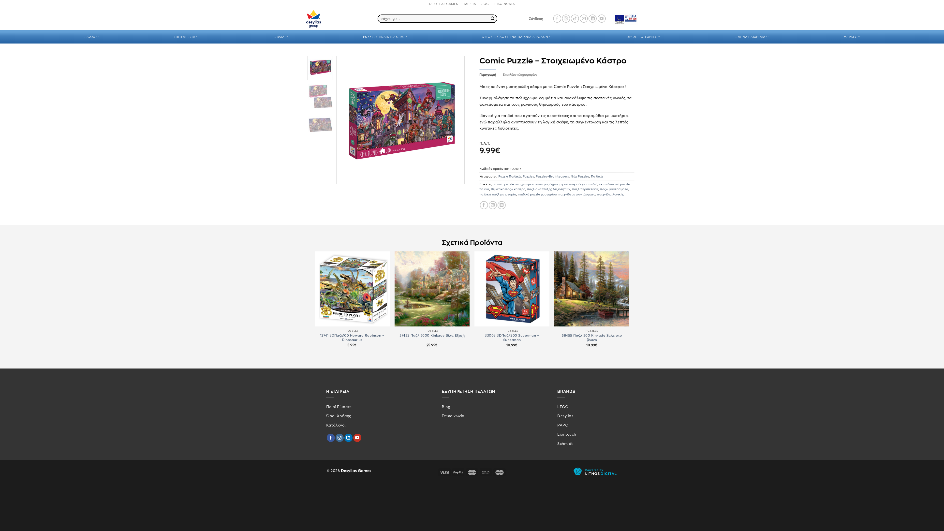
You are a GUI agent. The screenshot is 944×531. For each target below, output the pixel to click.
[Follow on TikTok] (575, 19)
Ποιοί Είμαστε (339, 406)
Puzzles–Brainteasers (552, 176)
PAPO (562, 425)
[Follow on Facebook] (557, 19)
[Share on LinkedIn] (502, 205)
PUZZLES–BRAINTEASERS (383, 37)
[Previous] (345, 120)
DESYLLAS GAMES (443, 4)
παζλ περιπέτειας (585, 189)
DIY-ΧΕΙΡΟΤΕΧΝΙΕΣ (642, 37)
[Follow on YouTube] (602, 19)
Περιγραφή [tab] (487, 75)
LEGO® (89, 37)
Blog (446, 406)
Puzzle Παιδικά (509, 176)
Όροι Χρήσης (338, 415)
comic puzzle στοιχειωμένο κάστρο (521, 184)
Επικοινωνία (453, 415)
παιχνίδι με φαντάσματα (577, 194)
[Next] (455, 120)
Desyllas (565, 415)
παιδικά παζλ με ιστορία (497, 194)
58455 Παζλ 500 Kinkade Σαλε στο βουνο (592, 337)
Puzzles (528, 176)
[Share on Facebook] (484, 205)
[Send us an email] (584, 19)
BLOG (484, 4)
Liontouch (566, 434)
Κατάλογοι (336, 425)
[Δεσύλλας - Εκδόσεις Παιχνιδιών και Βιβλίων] (322, 18)
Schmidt (565, 443)
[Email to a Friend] (493, 205)
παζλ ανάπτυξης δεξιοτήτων (548, 189)
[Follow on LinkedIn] (593, 19)
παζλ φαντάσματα (614, 189)
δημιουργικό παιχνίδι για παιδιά (573, 184)
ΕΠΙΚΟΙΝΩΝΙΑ (503, 4)
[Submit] (493, 19)
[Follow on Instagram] (566, 19)
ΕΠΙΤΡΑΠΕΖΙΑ (184, 37)
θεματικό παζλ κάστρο (508, 189)
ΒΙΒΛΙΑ (279, 37)
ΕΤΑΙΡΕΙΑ (468, 4)
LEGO (562, 406)
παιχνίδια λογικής (610, 194)
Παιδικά (597, 176)
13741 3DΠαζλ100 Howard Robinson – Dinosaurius (352, 337)
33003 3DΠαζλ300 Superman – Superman (512, 337)
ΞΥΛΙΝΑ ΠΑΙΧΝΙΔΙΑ (750, 37)
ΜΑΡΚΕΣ (850, 37)
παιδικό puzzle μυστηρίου (537, 194)
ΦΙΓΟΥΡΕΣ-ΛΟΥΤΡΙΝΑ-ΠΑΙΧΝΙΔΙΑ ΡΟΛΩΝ (515, 37)
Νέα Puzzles (580, 176)
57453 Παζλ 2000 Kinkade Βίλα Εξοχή (432, 335)
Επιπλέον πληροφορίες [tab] (520, 75)
